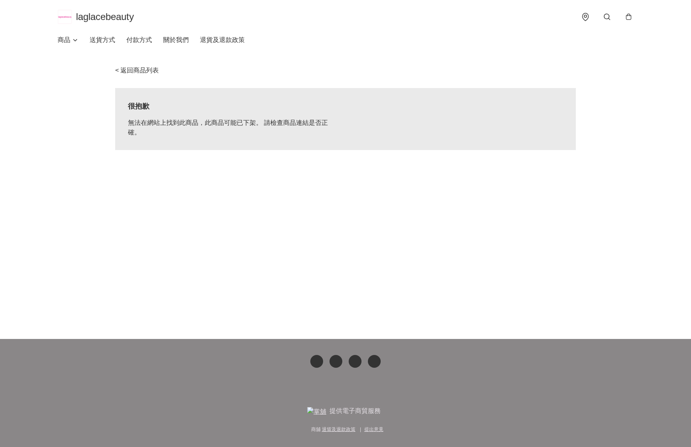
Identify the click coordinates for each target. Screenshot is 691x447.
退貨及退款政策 (222, 39)
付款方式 (139, 39)
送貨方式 (102, 39)
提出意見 (373, 429)
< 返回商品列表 (137, 70)
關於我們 (176, 39)
